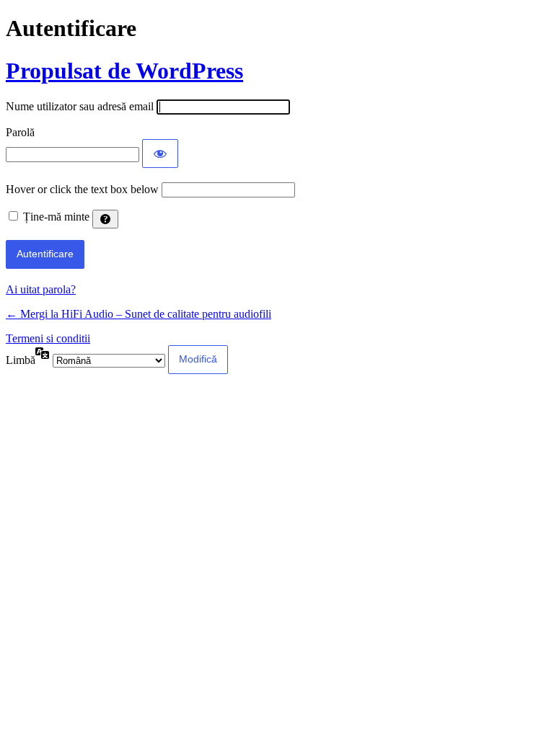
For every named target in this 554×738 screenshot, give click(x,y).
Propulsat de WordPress (124, 71)
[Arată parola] (160, 153)
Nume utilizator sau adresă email (80, 106)
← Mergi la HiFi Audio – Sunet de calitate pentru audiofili (138, 314)
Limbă (20, 360)
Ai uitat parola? (41, 289)
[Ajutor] (105, 219)
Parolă (20, 132)
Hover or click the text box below (84, 189)
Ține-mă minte (56, 216)
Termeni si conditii (48, 338)
